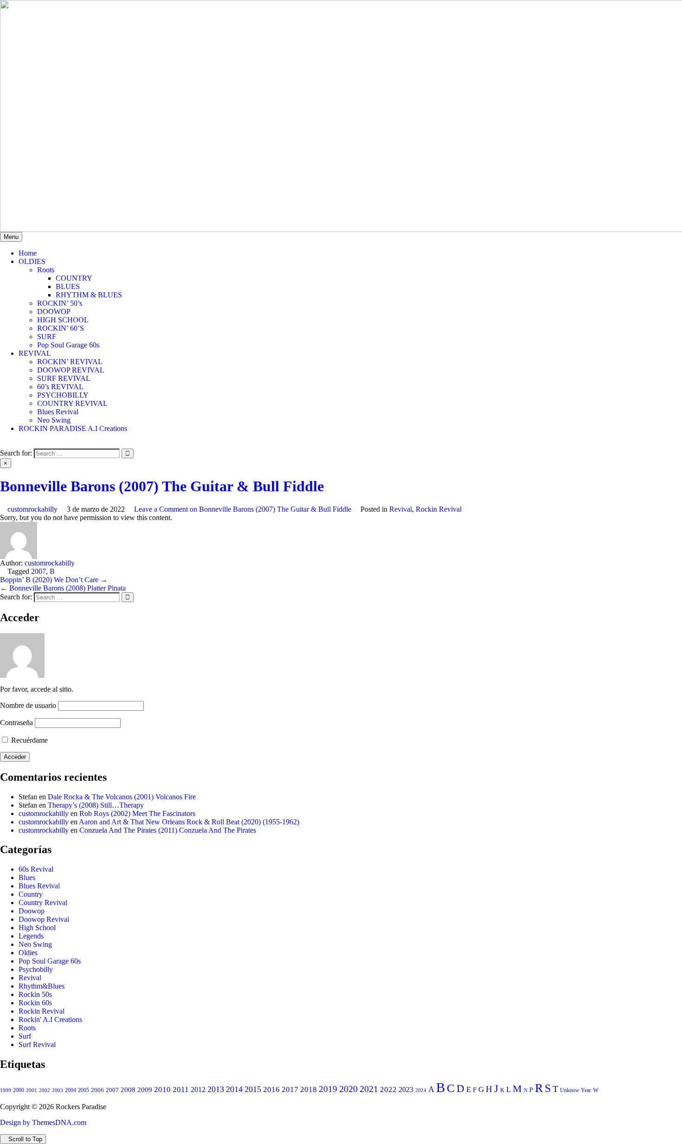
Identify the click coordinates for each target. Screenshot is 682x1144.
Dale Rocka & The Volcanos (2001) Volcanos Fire (122, 797)
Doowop (32, 911)
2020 (348, 1089)
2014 (234, 1089)
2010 (162, 1089)
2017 (290, 1089)
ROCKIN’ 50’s (59, 303)
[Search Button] (3, 444)
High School (37, 928)
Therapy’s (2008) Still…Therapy (96, 805)
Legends (31, 936)
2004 (70, 1090)
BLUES (68, 286)
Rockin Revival (439, 509)
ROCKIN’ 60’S (60, 328)
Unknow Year (575, 1090)
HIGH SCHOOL (63, 320)
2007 (38, 571)
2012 (198, 1089)
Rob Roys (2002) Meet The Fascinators (137, 813)
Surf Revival (37, 1044)
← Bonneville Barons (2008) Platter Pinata (63, 588)
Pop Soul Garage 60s (68, 345)
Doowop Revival (44, 919)
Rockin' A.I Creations (50, 1019)
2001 (31, 1090)
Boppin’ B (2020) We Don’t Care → (54, 580)
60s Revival (36, 869)
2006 (97, 1089)
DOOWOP (54, 311)
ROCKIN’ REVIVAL (70, 362)
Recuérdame (28, 740)
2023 (406, 1089)
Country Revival (43, 902)
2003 (57, 1090)
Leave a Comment (242, 509)
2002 (44, 1090)
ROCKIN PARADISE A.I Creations (73, 428)
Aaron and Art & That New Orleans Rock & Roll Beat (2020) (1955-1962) (189, 822)
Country (31, 894)
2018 (308, 1089)
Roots (45, 270)
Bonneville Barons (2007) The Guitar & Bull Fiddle (162, 486)
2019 (328, 1089)
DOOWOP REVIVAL (70, 370)
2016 (271, 1089)
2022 (388, 1089)
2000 (18, 1090)
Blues (27, 877)
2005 (83, 1090)
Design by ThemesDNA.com (43, 1122)
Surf (25, 1036)
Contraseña (16, 722)
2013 (215, 1089)
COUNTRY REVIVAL (72, 403)
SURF (46, 337)
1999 (5, 1090)
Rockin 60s (35, 1003)
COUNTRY (74, 278)
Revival (400, 509)
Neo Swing (54, 420)
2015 (252, 1089)
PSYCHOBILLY (63, 395)
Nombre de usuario (28, 705)
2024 (420, 1090)
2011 (181, 1089)
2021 (369, 1089)
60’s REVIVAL (60, 387)
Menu (11, 236)
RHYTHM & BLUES (89, 295)
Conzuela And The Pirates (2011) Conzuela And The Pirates (167, 830)
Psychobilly (36, 969)
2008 (128, 1089)
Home (28, 253)
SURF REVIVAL (63, 378)
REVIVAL (35, 353)
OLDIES (32, 261)
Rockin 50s (35, 994)
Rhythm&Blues (41, 986)
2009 (144, 1089)
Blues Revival (57, 412)
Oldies (28, 953)
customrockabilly (32, 509)
